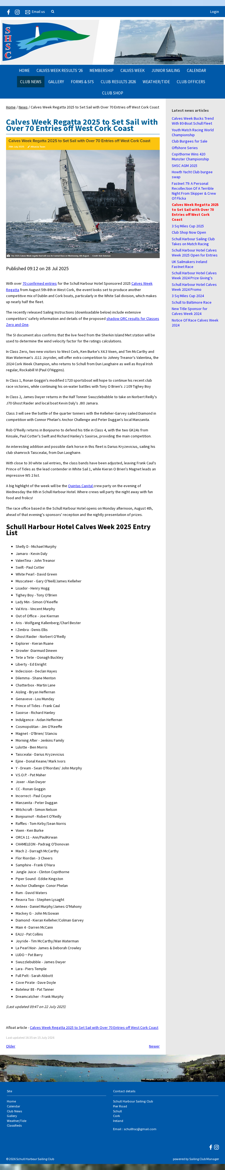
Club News (30, 81)
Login (214, 11)
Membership (101, 70)
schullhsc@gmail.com (140, 1129)
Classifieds (14, 1125)
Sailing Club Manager (204, 1159)
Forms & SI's (82, 81)
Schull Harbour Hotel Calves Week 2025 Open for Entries (195, 253)
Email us (38, 11)
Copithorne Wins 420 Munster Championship (190, 156)
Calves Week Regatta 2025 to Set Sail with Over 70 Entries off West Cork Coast (195, 212)
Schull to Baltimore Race (192, 302)
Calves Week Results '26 (59, 70)
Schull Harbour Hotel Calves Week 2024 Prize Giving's (194, 275)
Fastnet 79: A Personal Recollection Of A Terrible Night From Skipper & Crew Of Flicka (194, 191)
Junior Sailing (165, 70)
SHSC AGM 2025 (184, 165)
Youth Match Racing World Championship (193, 132)
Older (10, 1046)
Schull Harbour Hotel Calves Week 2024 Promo (194, 287)
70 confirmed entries (39, 283)
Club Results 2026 (118, 81)
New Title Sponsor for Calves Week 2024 (189, 311)
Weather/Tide (156, 81)
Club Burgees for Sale (189, 141)
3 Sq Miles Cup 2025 (188, 226)
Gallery (56, 81)
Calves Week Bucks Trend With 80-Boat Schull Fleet (193, 121)
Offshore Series (185, 147)
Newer (154, 1046)
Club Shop (112, 93)
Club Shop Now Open (189, 232)
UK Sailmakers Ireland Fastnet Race (189, 264)
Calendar (196, 70)
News (23, 107)
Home (24, 70)
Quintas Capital (81, 485)
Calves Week (132, 70)
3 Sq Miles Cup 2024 (188, 295)
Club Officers (191, 81)
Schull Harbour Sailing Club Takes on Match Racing (193, 241)
